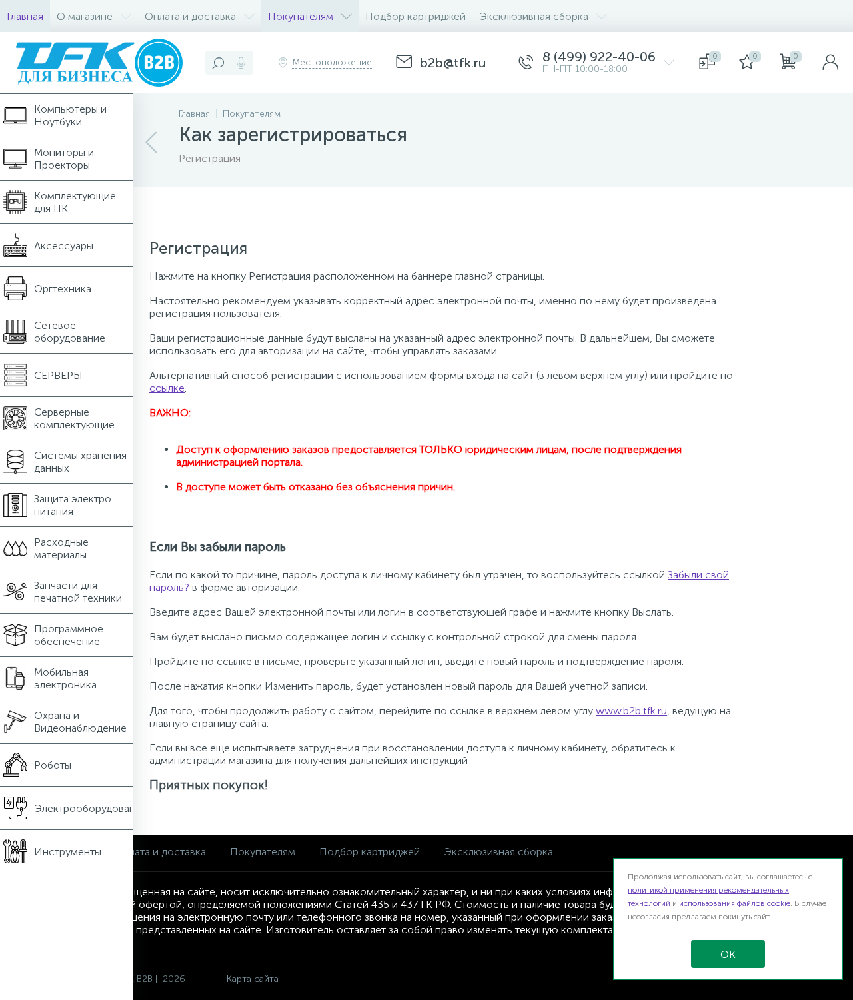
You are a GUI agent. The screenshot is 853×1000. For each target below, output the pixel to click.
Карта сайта (253, 979)
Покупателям (262, 851)
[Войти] (830, 63)
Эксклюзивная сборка (498, 851)
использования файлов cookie (734, 903)
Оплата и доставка (160, 851)
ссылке (167, 388)
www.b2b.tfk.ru (631, 710)
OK (728, 954)
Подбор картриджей (369, 851)
